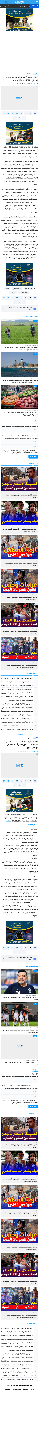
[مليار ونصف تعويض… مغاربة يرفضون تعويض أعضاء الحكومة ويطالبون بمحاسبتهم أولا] (19, 653)
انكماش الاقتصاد (24, 292)
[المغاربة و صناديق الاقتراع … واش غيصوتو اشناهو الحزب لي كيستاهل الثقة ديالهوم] (19, 517)
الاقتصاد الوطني (17, 288)
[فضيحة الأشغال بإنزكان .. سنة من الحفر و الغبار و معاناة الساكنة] (19, 483)
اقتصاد (29, 73)
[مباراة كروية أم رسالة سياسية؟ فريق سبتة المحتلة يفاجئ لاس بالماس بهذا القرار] (19, 1017)
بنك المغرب (13, 292)
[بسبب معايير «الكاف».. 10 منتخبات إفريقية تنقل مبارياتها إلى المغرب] (19, 1050)
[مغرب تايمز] (19, 2)
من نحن (32, 1389)
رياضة (29, 738)
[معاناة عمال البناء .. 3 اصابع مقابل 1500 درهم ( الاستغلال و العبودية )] (19, 619)
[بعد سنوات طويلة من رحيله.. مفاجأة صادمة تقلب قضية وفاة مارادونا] (19, 985)
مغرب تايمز (33, 84)
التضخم (7, 288)
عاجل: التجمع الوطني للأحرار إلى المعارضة (21, 700)
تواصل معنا (25, 1389)
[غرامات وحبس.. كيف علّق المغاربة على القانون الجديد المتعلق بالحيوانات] (19, 585)
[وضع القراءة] (13, 113)
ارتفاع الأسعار (28, 288)
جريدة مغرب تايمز (14, 1385)
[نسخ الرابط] (8, 113)
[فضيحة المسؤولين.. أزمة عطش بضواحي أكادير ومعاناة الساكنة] (19, 551)
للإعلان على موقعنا (17, 1389)
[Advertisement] (19, 51)
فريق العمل (7, 1389)
